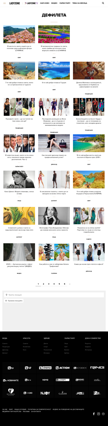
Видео (54, 3)
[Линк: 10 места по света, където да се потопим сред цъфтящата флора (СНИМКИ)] (19, 43)
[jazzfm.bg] (80, 392)
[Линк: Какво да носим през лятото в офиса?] (89, 261)
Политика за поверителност (39, 409)
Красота (26, 338)
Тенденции (89, 94)
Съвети (88, 239)
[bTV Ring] (97, 368)
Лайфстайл (64, 3)
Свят (19, 57)
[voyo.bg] (45, 380)
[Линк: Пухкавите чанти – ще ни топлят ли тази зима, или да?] (19, 116)
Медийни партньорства (11, 411)
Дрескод (54, 164)
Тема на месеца (79, 3)
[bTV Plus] (28, 380)
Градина (87, 347)
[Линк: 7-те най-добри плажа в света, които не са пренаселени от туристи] (19, 80)
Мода (4, 338)
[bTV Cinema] (45, 368)
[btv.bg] (10, 368)
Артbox (66, 353)
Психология (48, 350)
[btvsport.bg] (62, 380)
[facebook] (93, 414)
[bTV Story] (80, 368)
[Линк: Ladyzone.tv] (31, 3)
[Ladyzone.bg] (17, 3)
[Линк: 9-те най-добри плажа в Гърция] (54, 80)
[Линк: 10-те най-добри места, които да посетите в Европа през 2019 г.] (89, 152)
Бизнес (66, 350)
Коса (24, 350)
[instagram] (98, 414)
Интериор (88, 350)
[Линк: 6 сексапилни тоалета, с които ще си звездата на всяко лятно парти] (54, 189)
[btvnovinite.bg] (10, 380)
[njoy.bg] (45, 392)
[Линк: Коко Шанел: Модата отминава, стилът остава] (19, 189)
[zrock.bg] (97, 392)
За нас (4, 409)
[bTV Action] (62, 368)
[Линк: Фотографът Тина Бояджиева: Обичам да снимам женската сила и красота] (54, 225)
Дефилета (54, 15)
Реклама (26, 411)
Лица (19, 200)
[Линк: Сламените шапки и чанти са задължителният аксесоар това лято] (19, 225)
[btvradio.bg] (28, 392)
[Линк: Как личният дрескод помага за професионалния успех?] (54, 152)
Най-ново (44, 3)
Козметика (26, 347)
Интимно (47, 353)
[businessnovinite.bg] (80, 380)
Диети (46, 343)
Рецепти (88, 343)
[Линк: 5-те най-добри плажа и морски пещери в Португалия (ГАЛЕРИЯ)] (89, 189)
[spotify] (103, 414)
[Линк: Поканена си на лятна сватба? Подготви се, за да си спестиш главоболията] (89, 225)
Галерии (54, 273)
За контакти (36, 411)
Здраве (47, 338)
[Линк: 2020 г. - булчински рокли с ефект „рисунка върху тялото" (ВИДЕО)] (19, 261)
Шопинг (54, 200)
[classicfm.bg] (62, 392)
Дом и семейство (93, 338)
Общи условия (20, 409)
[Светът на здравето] (10, 392)
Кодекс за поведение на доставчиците (68, 409)
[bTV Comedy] (28, 368)
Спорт (46, 347)
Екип (11, 409)
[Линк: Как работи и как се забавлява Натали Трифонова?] (54, 261)
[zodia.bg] (97, 380)
